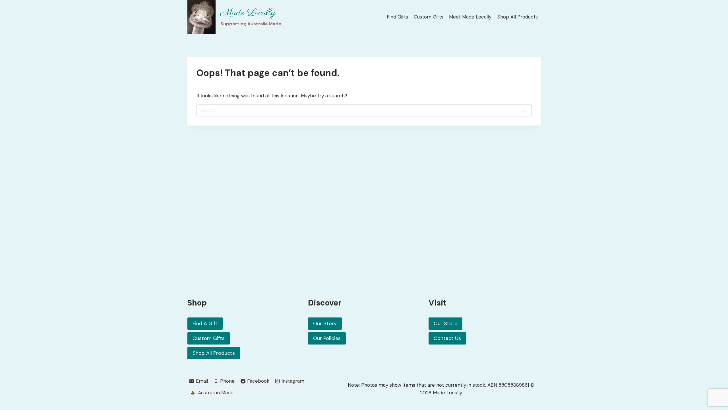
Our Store (445, 323)
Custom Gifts (428, 17)
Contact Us (447, 338)
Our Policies (327, 338)
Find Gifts (397, 17)
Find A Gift (205, 323)
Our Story (325, 323)
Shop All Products (517, 17)
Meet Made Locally (470, 17)
